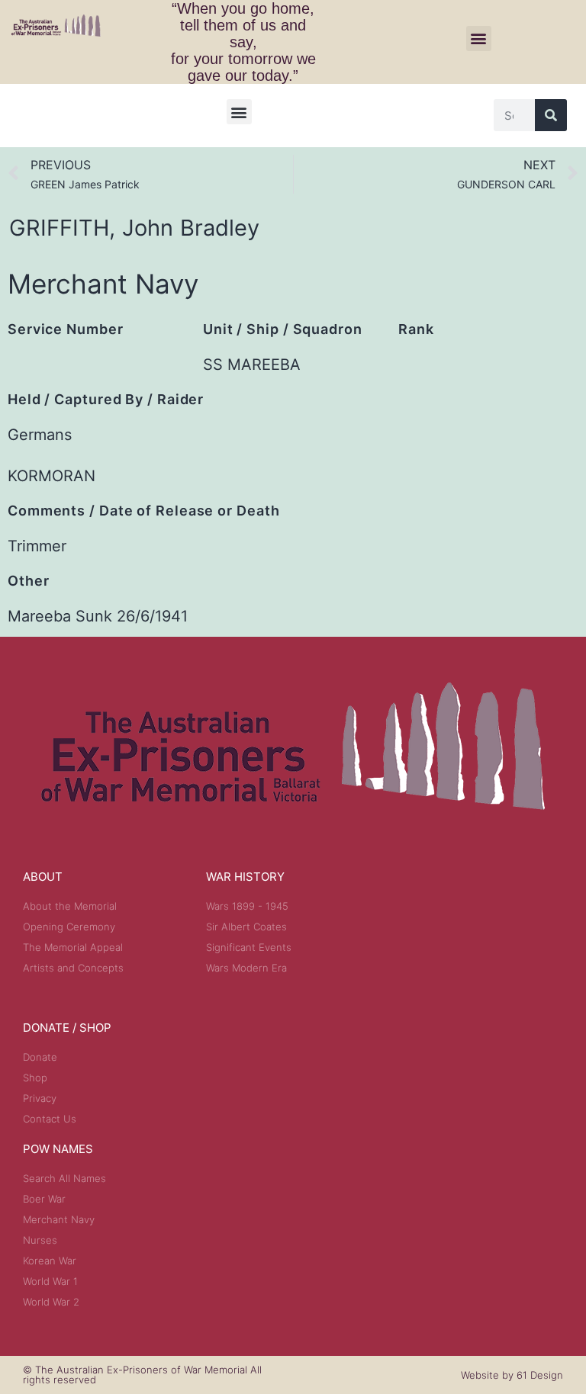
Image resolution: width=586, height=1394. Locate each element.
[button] (478, 38)
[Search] (551, 115)
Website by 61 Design (512, 1375)
